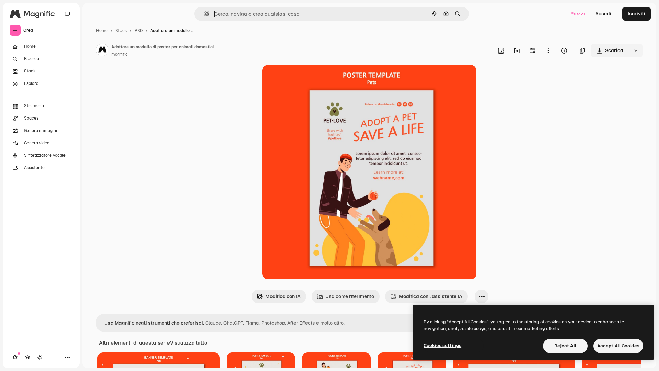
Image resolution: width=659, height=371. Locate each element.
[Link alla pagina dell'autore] (102, 51)
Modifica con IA (283, 296)
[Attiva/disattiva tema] (39, 357)
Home (102, 30)
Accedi (603, 14)
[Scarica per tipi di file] (636, 50)
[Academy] (27, 357)
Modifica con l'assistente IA (430, 296)
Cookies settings (442, 345)
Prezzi (577, 14)
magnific (119, 54)
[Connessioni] (15, 357)
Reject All (565, 346)
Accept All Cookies (618, 346)
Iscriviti (636, 14)
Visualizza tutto (188, 343)
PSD (139, 30)
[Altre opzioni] (548, 50)
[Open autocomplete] (204, 13)
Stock (121, 30)
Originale (308, 78)
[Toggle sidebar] (67, 13)
